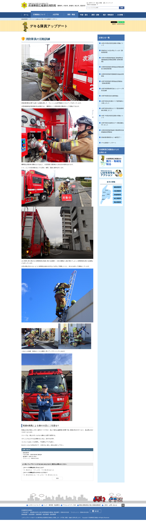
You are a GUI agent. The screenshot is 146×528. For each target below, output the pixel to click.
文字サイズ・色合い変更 (95, 3)
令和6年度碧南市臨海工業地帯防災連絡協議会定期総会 (112, 131)
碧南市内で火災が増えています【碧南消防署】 (112, 51)
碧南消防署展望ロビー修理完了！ (111, 137)
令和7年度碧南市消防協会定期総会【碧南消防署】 (111, 82)
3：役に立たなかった (48, 470)
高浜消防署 (117, 202)
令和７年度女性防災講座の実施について (112, 116)
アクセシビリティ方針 (69, 505)
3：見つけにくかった (52, 475)
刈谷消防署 (117, 191)
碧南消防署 (117, 187)
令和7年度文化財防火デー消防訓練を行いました (112, 124)
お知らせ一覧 (39, 19)
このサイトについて (34, 505)
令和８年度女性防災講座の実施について (112, 44)
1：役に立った (28, 470)
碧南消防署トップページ (27, 19)
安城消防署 (117, 194)
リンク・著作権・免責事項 (51, 505)
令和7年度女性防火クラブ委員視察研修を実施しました (112, 109)
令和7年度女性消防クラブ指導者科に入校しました (112, 102)
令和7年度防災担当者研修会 (109, 96)
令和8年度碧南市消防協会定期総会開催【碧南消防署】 (112, 67)
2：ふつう (37, 470)
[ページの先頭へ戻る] (123, 505)
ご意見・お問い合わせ (110, 505)
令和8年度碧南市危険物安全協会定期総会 (112, 75)
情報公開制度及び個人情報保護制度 (90, 505)
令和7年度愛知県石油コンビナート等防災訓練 (112, 89)
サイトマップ (109, 3)
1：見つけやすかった (30, 475)
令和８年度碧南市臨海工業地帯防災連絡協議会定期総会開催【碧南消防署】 (112, 59)
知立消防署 (117, 198)
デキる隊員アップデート (108, 142)
